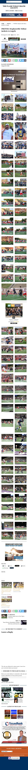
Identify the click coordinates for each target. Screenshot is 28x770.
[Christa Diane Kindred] (7, 712)
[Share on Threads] (25, 60)
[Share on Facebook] (2, 60)
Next (25, 733)
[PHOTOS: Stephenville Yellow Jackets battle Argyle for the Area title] (6, 585)
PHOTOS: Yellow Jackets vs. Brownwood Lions (5, 604)
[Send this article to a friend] (11, 60)
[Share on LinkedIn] (7, 60)
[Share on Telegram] (21, 60)
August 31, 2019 (6, 34)
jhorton (14, 34)
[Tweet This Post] (5, 60)
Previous (3, 733)
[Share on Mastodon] (18, 60)
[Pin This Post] (9, 60)
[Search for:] (14, 1)
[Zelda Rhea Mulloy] (20, 712)
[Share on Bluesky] (23, 60)
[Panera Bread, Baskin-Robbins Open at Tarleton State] (20, 717)
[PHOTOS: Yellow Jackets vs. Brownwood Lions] (6, 599)
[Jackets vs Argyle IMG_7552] (14, 56)
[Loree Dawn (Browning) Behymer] (14, 717)
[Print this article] (14, 60)
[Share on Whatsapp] (16, 60)
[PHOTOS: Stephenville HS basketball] (18, 585)
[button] (26, 19)
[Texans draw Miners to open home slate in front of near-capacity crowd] (7, 717)
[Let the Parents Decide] (14, 712)
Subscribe (5, 679)
